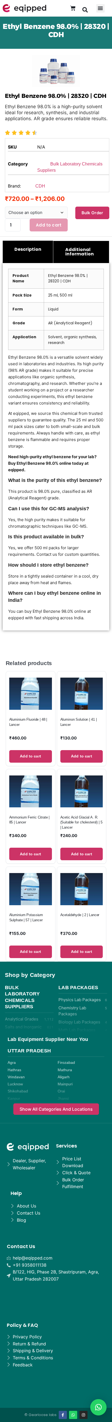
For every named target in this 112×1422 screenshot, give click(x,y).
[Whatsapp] (73, 1415)
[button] (85, 9)
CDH (40, 186)
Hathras (14, 1070)
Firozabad (66, 1063)
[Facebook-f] (63, 1415)
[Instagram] (83, 1415)
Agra (12, 1063)
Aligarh (64, 1077)
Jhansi (63, 1099)
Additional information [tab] (79, 251)
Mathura (65, 1070)
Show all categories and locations (56, 1109)
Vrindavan (16, 1077)
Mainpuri (65, 1084)
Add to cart (48, 225)
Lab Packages (78, 987)
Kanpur (14, 1099)
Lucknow (15, 1084)
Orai (61, 1091)
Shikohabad (18, 1091)
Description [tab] (27, 249)
